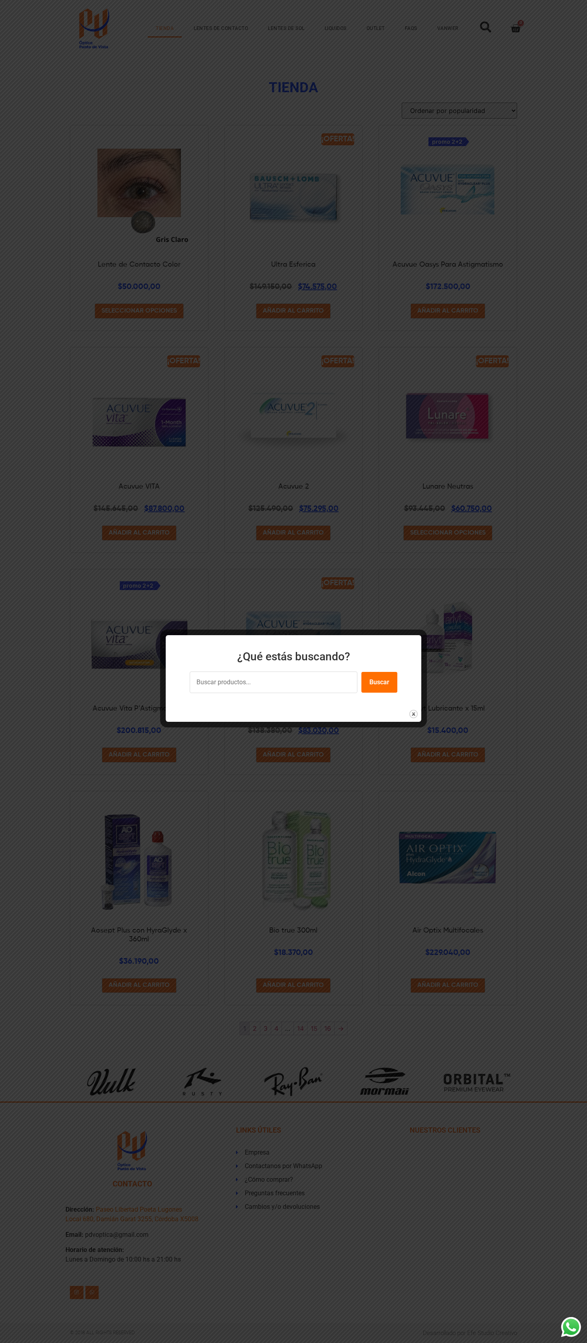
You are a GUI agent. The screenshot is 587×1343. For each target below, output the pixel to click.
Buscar (379, 682)
